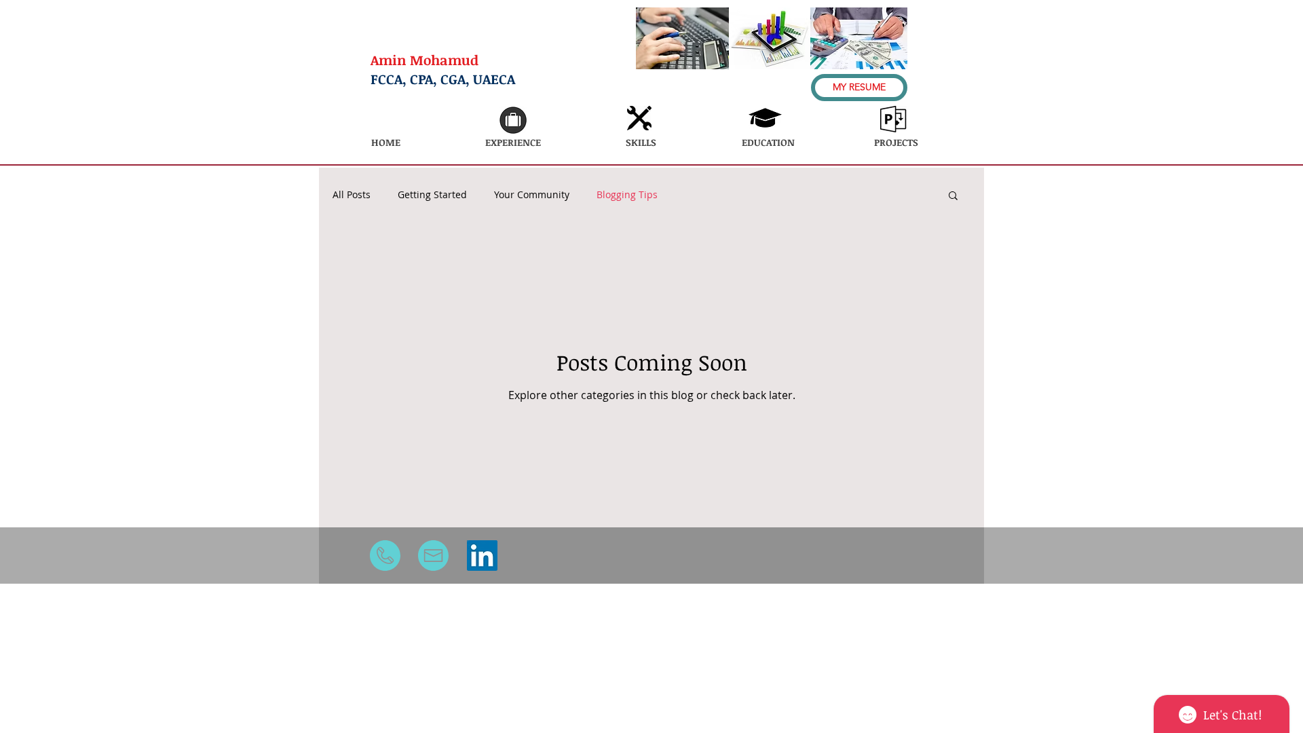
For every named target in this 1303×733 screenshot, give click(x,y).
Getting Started (432, 194)
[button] (953, 196)
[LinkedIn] (482, 555)
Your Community (531, 194)
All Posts (352, 194)
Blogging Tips (627, 194)
